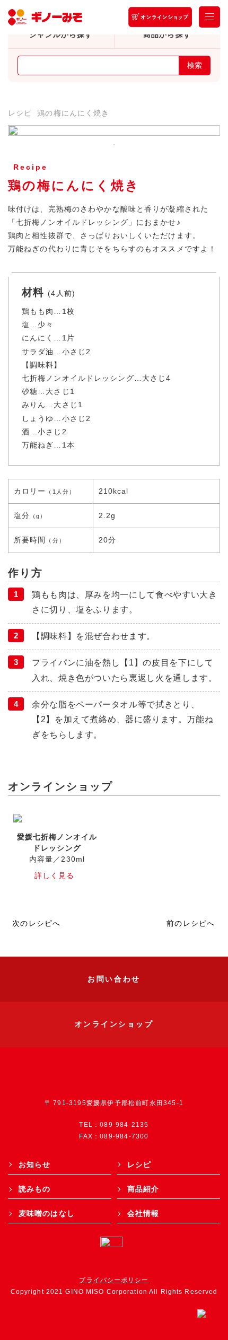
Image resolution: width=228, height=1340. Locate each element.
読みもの (34, 1189)
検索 (194, 65)
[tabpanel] (114, 130)
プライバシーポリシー (113, 1280)
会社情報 (143, 1213)
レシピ (20, 113)
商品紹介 (143, 1189)
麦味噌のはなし (47, 1213)
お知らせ (34, 1164)
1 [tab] (114, 144)
